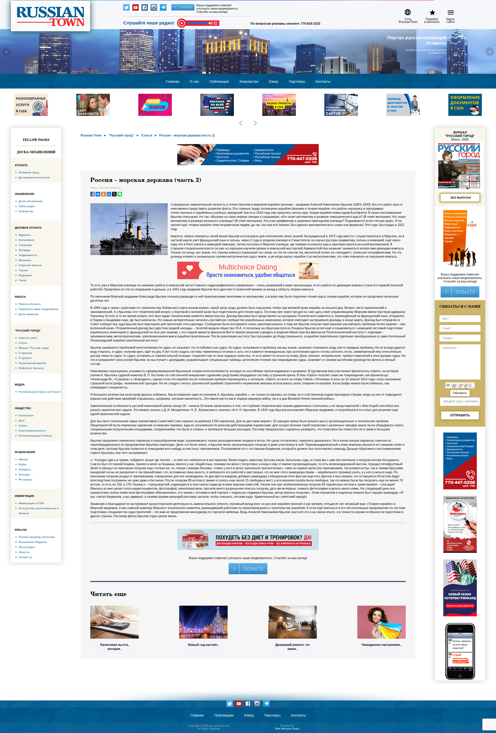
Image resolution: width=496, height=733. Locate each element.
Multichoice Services (31, 368)
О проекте (25, 358)
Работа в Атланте (30, 304)
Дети (22, 420)
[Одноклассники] (103, 194)
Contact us (25, 557)
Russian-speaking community (37, 536)
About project (27, 547)
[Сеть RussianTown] (405, 10)
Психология (26, 415)
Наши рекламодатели (32, 363)
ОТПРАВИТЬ (460, 415)
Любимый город (29, 172)
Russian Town (91, 135)
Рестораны (25, 479)
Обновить (460, 393)
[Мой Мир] (109, 194)
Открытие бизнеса (30, 265)
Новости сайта (28, 337)
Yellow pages (36, 140)
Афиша (23, 459)
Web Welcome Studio (287, 728)
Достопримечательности (34, 177)
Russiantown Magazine (33, 542)
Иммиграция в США (31, 503)
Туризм (23, 270)
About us (24, 552)
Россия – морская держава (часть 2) (187, 135)
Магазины (25, 260)
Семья (23, 425)
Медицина (25, 275)
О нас (194, 81)
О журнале (25, 352)
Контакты (323, 81)
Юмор (273, 81)
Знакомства (248, 81)
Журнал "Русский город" (34, 347)
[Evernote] (119, 194)
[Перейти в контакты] (429, 10)
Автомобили (26, 239)
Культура (24, 474)
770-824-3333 (310, 23)
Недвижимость (28, 255)
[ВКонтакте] (98, 194)
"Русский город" (121, 135)
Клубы (23, 464)
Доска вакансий (28, 314)
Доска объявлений (36, 152)
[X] (114, 194)
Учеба (22, 280)
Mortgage (24, 250)
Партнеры (297, 81)
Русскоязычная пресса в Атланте (40, 391)
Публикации (219, 81)
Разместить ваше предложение (39, 309)
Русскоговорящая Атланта (35, 435)
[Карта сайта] (447, 10)
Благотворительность (32, 430)
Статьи (23, 342)
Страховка (25, 245)
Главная (172, 81)
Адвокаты (25, 234)
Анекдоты (25, 469)
